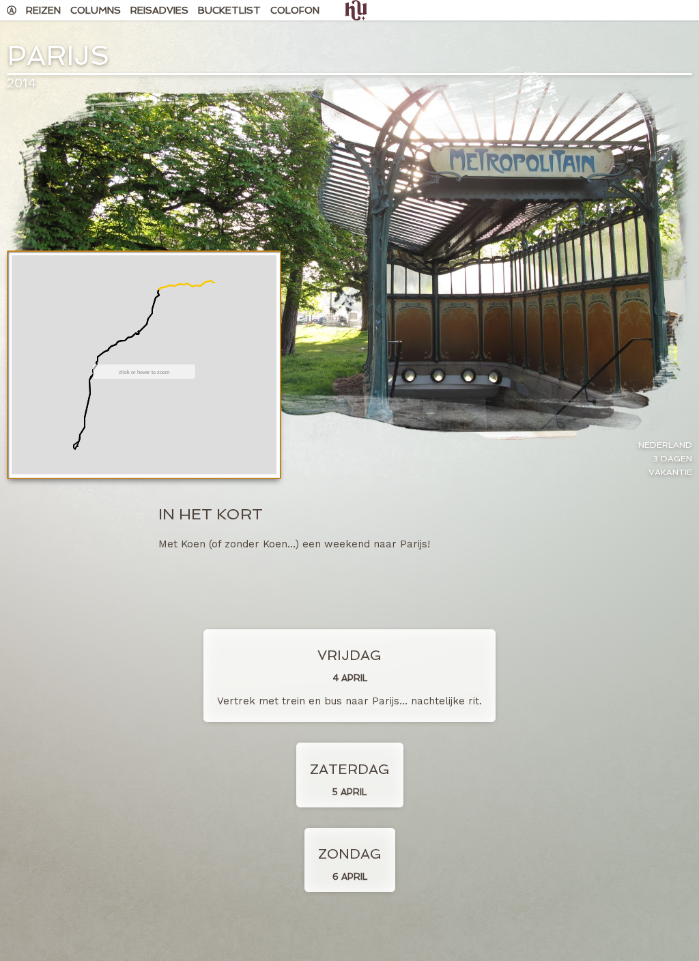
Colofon (294, 10)
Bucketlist (229, 10)
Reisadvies (159, 10)
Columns (95, 10)
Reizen (43, 10)
